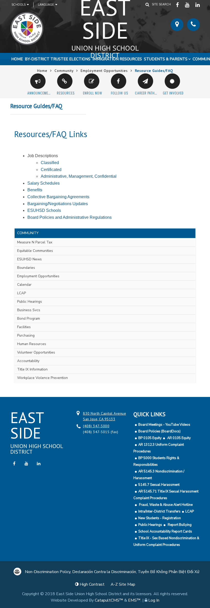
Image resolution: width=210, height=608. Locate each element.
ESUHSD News (29, 259)
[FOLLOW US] (118, 81)
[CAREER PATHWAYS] (145, 81)
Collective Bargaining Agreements (58, 197)
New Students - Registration (159, 518)
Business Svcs (28, 310)
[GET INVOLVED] (172, 81)
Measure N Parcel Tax (34, 242)
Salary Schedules (43, 183)
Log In (153, 600)
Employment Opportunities (104, 70)
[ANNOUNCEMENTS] (38, 81)
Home (17, 59)
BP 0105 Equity (150, 438)
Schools (19, 5)
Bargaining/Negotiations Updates (57, 204)
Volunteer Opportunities (36, 352)
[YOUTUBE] (187, 4)
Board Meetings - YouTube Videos (164, 424)
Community (64, 70)
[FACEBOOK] (178, 4)
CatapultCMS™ (109, 600)
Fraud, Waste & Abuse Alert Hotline (165, 504)
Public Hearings (29, 301)
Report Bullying (179, 524)
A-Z (123, 584)
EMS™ (134, 600)
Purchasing (26, 335)
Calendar (24, 284)
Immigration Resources (117, 59)
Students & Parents (165, 59)
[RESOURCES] (64, 81)
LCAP (21, 293)
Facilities (24, 327)
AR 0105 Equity (178, 438)
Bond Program (28, 318)
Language (46, 5)
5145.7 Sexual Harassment (159, 484)
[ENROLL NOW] (91, 81)
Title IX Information (32, 369)
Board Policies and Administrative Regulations (69, 217)
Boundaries (26, 267)
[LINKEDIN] (197, 4)
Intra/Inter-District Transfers (159, 511)
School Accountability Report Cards (165, 531)
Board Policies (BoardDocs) (159, 431)
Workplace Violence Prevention (42, 377)
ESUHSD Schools (44, 210)
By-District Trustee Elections (57, 59)
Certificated (51, 169)
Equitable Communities (35, 250)
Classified (50, 162)
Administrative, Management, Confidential (79, 176)
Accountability (28, 360)
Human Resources (31, 343)
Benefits (34, 190)
